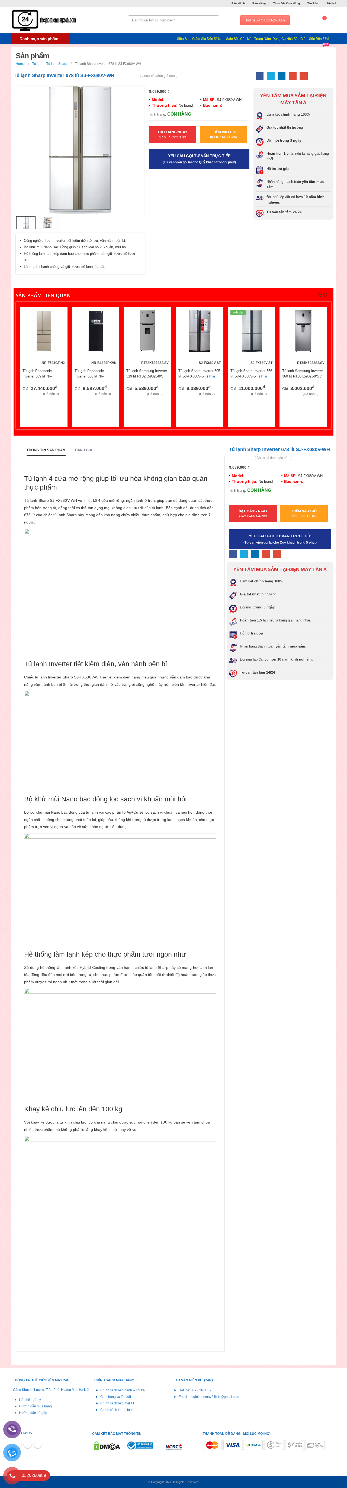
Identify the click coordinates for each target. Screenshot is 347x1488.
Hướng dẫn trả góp (33, 1412)
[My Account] (306, 20)
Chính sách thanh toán (117, 1409)
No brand (185, 105)
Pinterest (28, 1444)
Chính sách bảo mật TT (117, 1403)
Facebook (260, 76)
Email (303, 76)
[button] (320, 294)
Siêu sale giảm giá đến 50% (199, 39)
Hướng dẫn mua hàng (35, 1406)
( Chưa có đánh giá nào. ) (159, 76)
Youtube (38, 1444)
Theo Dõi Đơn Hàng (286, 3)
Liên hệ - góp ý (30, 1399)
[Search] (214, 20)
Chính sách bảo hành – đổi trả (122, 1390)
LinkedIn (281, 76)
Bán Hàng (259, 3)
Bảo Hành (238, 3)
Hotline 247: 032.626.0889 (265, 20)
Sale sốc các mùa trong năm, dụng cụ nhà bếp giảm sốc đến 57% (277, 39)
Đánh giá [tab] (83, 450)
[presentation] (17, 149)
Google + (293, 76)
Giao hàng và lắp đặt (115, 1396)
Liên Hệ (331, 3)
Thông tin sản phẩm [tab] (46, 450)
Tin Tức (312, 3)
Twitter (271, 76)
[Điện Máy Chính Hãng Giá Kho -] (45, 20)
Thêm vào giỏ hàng (56, 319)
